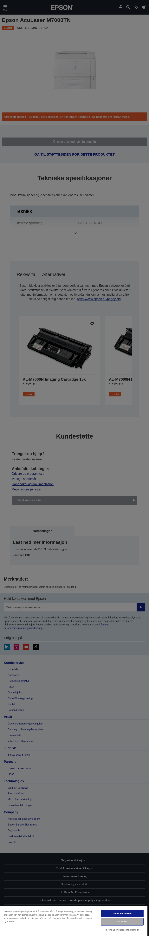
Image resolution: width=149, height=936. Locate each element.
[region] (73, 921)
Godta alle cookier (122, 913)
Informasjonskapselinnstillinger (122, 930)
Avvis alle (122, 921)
